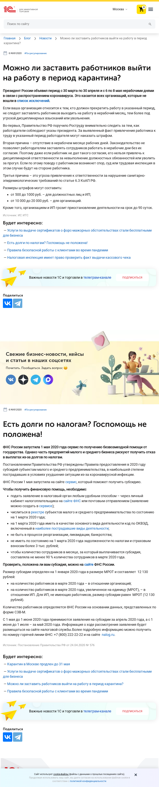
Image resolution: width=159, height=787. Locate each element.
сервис (71, 482)
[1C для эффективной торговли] (24, 9)
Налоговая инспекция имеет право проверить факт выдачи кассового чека (69, 257)
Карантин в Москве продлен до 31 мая (38, 664)
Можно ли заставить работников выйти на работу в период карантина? (65, 684)
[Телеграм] (36, 380)
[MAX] (48, 380)
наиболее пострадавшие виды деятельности (72, 528)
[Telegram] (17, 303)
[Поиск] (150, 24)
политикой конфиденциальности (88, 781)
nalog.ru (108, 635)
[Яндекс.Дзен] (23, 380)
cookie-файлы (61, 774)
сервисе (45, 506)
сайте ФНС (72, 501)
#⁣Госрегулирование (35, 53)
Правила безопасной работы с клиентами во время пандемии (57, 250)
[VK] (11, 380)
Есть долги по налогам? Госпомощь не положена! (47, 243)
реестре (37, 512)
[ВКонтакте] (7, 303)
